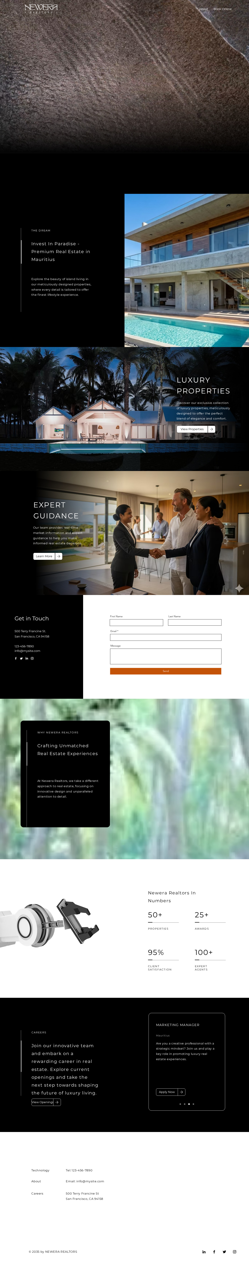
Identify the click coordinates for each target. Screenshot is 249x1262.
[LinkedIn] (26, 658)
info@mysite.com (27, 651)
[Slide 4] (193, 1104)
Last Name (174, 616)
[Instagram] (32, 658)
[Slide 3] (189, 1104)
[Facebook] (15, 658)
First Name (116, 616)
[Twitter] (21, 658)
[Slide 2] (184, 1104)
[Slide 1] (180, 1104)
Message (115, 645)
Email (113, 631)
